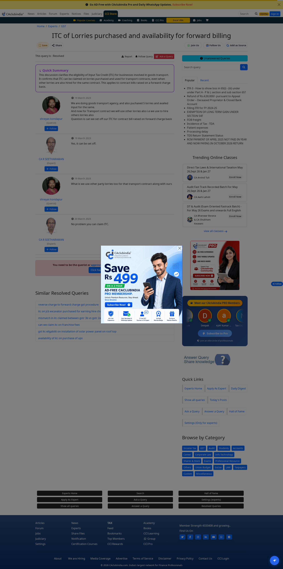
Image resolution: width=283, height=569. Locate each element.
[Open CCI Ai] (274, 560)
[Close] (179, 248)
